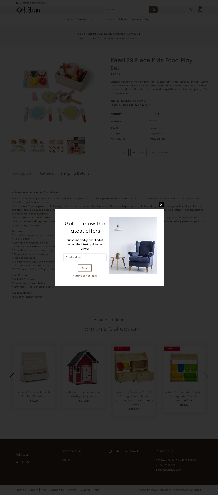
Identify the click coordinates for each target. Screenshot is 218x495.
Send (85, 268)
